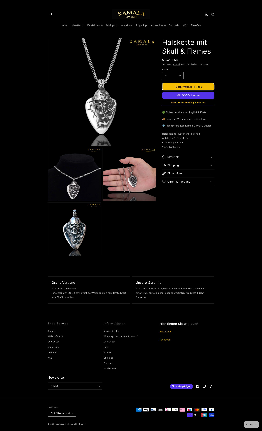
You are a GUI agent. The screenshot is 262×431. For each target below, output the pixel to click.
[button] (51, 14)
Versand (176, 64)
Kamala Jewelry (61, 424)
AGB (50, 357)
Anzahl (165, 69)
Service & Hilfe (111, 331)
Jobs (106, 347)
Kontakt (51, 331)
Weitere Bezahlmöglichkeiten (188, 102)
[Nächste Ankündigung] (180, 3)
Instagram (165, 330)
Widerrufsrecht (55, 336)
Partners (108, 363)
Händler (108, 352)
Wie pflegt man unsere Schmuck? (121, 336)
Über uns (52, 352)
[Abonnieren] (98, 386)
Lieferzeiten (53, 341)
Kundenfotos (110, 368)
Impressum (53, 347)
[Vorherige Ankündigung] (81, 3)
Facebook (165, 339)
